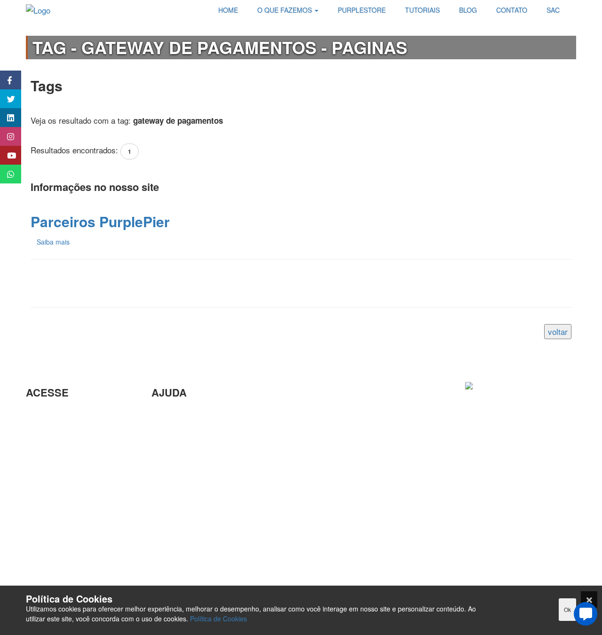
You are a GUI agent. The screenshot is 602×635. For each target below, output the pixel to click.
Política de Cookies (218, 618)
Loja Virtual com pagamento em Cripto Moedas (75, 450)
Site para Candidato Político (200, 505)
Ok (567, 609)
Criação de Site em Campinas (203, 429)
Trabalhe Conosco (57, 471)
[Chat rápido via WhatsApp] (6, 174)
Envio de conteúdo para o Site (204, 459)
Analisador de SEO (59, 429)
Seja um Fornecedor (61, 514)
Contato (165, 535)
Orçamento (170, 490)
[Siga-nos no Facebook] (6, 80)
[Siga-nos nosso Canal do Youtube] (6, 155)
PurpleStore (46, 529)
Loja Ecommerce (55, 559)
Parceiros (42, 413)
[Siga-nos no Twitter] (6, 98)
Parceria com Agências (192, 413)
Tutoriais (40, 544)
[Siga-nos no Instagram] (6, 136)
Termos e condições (61, 575)
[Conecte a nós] (6, 117)
